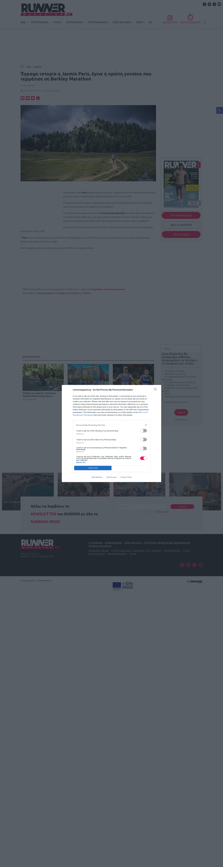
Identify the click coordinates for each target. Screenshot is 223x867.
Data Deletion (96, 477)
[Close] (156, 390)
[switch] (143, 430)
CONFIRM (93, 468)
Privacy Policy (126, 477)
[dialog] (111, 433)
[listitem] (111, 425)
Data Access (111, 477)
